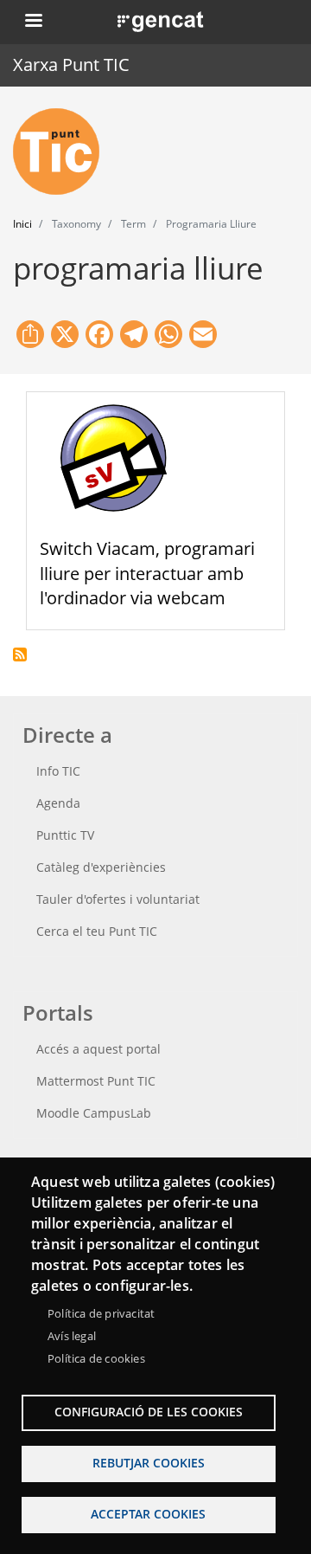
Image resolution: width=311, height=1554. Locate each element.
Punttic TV (65, 835)
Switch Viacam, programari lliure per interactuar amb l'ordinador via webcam (147, 573)
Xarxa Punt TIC (71, 64)
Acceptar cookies (148, 1514)
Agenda (58, 803)
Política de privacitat (101, 1313)
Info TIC (58, 771)
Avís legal (72, 1336)
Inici (22, 223)
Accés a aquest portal (98, 1049)
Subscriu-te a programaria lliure (20, 654)
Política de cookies (96, 1358)
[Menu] (33, 22)
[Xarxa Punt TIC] (63, 151)
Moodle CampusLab (93, 1113)
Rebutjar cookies (148, 1462)
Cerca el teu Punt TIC (96, 931)
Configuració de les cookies (148, 1411)
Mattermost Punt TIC (96, 1081)
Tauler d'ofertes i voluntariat (118, 899)
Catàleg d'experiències (101, 867)
